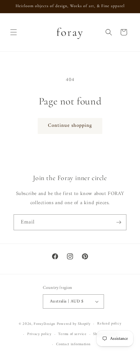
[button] (13, 32)
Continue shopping (70, 125)
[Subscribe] (118, 222)
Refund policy (109, 323)
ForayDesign (44, 324)
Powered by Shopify (74, 324)
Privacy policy (39, 334)
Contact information (73, 344)
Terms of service (72, 334)
